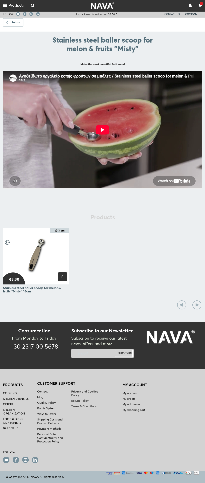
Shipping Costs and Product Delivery (50, 421)
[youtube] (18, 14)
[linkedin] (38, 14)
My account (130, 393)
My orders (129, 399)
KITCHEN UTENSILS (16, 399)
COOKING (10, 393)
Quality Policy (46, 403)
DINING (8, 404)
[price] (62, 276)
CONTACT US (172, 14)
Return (15, 22)
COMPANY (191, 14)
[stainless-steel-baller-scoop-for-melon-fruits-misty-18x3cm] (36, 256)
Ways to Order (46, 414)
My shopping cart (134, 410)
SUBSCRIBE (125, 353)
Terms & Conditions (83, 406)
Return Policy (79, 401)
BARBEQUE (10, 428)
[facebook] (25, 14)
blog (40, 397)
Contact (42, 391)
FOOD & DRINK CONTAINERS (13, 421)
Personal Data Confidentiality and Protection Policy (50, 438)
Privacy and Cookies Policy (84, 393)
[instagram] (31, 14)
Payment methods (49, 428)
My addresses (131, 404)
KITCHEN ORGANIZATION (14, 412)
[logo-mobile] (33, 5)
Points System (46, 408)
